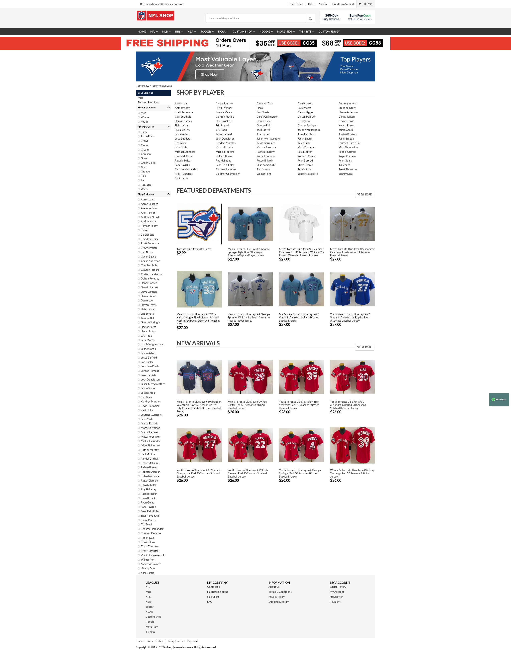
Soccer (205, 31)
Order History (338, 586)
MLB (165, 31)
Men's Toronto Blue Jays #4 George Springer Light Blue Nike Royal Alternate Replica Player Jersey (249, 252)
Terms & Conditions (280, 591)
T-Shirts (305, 31)
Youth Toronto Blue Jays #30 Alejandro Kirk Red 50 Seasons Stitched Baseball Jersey (348, 405)
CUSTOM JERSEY (329, 31)
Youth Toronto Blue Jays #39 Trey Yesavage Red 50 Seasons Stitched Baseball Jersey (299, 405)
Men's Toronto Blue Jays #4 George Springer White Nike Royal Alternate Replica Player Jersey (249, 317)
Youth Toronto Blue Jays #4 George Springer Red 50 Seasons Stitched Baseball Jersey (300, 473)
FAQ (209, 601)
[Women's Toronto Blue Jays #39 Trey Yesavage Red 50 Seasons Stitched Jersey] (352, 444)
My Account (337, 591)
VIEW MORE (364, 194)
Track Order (295, 4)
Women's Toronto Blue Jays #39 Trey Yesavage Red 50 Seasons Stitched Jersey (352, 473)
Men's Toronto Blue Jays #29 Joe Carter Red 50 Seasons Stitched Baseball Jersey (247, 405)
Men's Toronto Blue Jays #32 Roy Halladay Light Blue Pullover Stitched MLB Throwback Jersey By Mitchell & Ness (198, 319)
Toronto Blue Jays (161, 85)
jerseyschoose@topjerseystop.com (163, 4)
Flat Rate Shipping (217, 591)
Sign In (323, 4)
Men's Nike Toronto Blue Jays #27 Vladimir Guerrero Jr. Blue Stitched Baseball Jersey (299, 317)
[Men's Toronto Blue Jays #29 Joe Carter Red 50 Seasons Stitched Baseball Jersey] (250, 376)
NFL (152, 31)
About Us (273, 586)
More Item (284, 31)
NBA (190, 31)
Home (142, 31)
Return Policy (155, 641)
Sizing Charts (175, 641)
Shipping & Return (278, 601)
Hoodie (264, 31)
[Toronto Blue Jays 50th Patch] (199, 223)
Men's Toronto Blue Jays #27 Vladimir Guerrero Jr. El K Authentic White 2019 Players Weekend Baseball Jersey (301, 252)
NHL (177, 31)
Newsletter (336, 596)
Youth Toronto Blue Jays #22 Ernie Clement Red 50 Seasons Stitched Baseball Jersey (248, 473)
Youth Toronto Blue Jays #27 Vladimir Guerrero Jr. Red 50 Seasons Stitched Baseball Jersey (199, 473)
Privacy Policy (276, 596)
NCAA (222, 31)
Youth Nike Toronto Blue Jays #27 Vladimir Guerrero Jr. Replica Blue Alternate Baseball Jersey (350, 317)
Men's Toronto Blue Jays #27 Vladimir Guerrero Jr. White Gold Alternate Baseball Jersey (352, 252)
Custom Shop (242, 31)
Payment (335, 601)
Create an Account (343, 4)
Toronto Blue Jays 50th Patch (194, 249)
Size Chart (213, 596)
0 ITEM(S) (367, 4)
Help (311, 4)
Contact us (213, 586)
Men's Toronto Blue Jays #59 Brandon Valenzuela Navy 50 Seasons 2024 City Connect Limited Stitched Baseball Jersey (199, 406)
